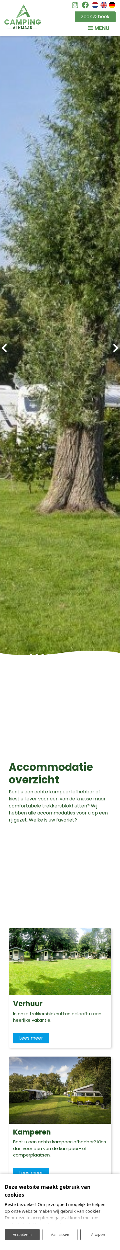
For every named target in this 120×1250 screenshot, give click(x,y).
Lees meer (31, 1038)
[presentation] (4, 348)
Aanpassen (60, 1234)
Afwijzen (98, 1234)
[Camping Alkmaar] (22, 16)
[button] (31, 656)
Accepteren (22, 1234)
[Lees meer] (60, 961)
